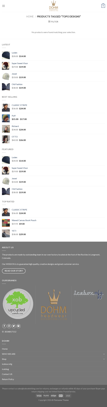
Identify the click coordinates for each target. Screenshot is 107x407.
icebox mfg (7, 364)
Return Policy (8, 379)
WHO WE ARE (8, 354)
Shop (4, 359)
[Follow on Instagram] (9, 326)
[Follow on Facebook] (4, 326)
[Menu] (3, 6)
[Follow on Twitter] (14, 326)
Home (30, 16)
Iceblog (5, 369)
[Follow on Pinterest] (18, 326)
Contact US (7, 374)
